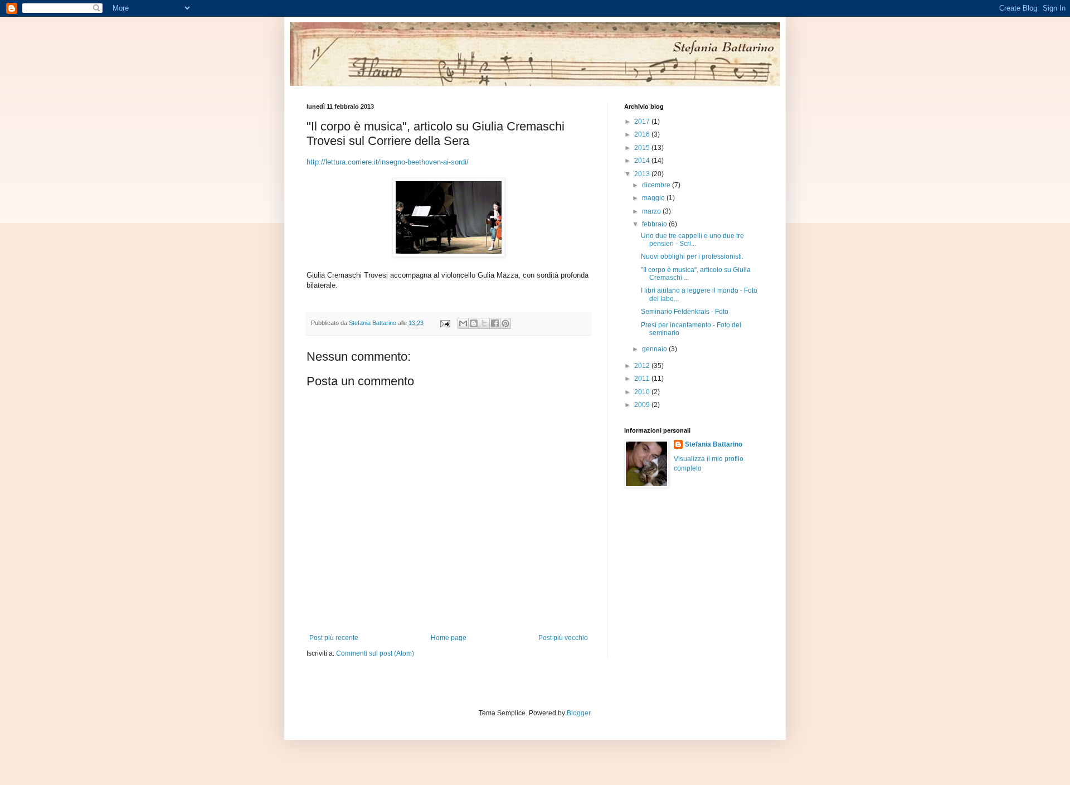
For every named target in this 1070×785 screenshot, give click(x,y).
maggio (654, 198)
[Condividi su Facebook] (494, 323)
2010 (642, 392)
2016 (642, 134)
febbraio (655, 224)
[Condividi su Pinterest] (505, 323)
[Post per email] (444, 322)
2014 (642, 160)
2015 (642, 148)
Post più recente (333, 638)
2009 (642, 405)
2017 (642, 121)
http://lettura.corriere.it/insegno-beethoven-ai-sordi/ (388, 162)
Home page (448, 638)
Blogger (578, 713)
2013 (642, 174)
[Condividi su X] (484, 323)
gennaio (655, 349)
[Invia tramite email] (463, 323)
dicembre (657, 185)
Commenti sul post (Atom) (375, 653)
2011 (642, 378)
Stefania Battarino (713, 444)
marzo (652, 211)
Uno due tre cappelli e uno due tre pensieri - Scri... (692, 240)
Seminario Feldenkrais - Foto (684, 312)
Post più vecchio (563, 638)
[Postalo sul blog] (473, 323)
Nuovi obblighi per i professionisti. (692, 256)
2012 (642, 366)
